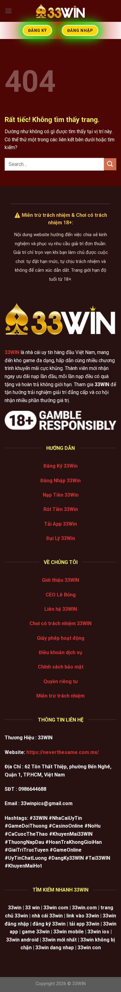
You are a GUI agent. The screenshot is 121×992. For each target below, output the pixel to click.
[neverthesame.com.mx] (60, 11)
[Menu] (8, 10)
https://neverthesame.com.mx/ (62, 752)
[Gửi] (110, 164)
